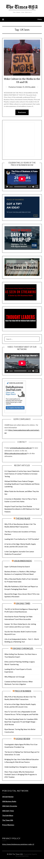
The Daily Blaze (23, 518)
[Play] (7, 187)
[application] (22, 179)
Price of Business (23, 691)
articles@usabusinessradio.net (21, 448)
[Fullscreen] (37, 187)
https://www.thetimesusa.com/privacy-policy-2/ (18, 844)
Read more (22, 112)
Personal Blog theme (22, 856)
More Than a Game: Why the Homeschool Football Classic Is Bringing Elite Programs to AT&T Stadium (20, 774)
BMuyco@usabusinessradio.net (15, 453)
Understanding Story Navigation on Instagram (20, 767)
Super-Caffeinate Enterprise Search (17, 567)
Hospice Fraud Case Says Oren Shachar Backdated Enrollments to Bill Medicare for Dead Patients (21, 509)
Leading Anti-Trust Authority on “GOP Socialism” (21, 539)
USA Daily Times (23, 603)
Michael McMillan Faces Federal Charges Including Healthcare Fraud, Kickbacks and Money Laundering (22, 483)
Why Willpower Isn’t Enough (14, 677)
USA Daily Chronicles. (22, 648)
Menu (39, 19)
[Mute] (33, 187)
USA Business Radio (23, 561)
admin (33, 87)
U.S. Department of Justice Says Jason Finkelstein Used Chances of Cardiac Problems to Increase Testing (21, 473)
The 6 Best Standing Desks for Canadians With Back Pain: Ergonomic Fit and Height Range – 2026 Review (21, 721)
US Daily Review (23, 739)
